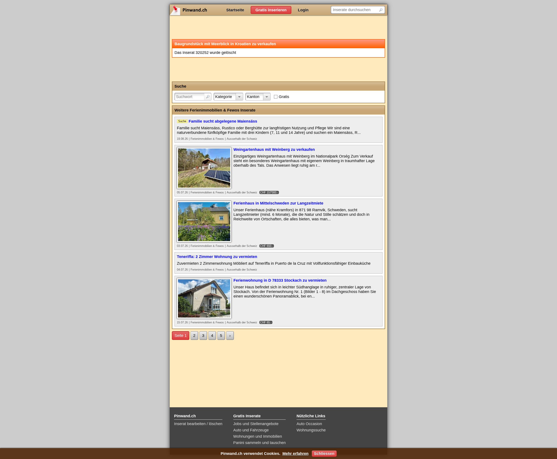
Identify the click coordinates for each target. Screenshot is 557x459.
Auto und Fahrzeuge (251, 430)
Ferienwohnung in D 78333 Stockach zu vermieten (280, 280)
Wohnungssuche (311, 430)
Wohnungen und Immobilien (257, 436)
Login (303, 10)
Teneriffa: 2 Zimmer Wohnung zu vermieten (217, 256)
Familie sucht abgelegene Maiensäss (223, 121)
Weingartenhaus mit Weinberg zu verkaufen (274, 149)
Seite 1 (180, 335)
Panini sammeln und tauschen (259, 443)
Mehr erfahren (295, 453)
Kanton (253, 97)
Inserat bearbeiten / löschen (198, 424)
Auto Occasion (309, 424)
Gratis (284, 97)
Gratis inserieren (271, 10)
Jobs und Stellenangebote (255, 424)
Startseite (235, 10)
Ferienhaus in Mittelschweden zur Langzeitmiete (278, 203)
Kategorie (223, 97)
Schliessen (324, 453)
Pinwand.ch (202, 9)
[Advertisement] (278, 27)
